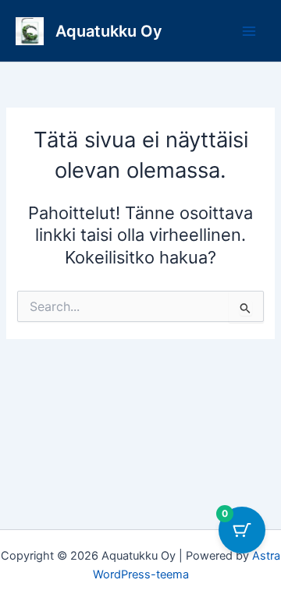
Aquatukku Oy (108, 31)
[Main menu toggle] (249, 31)
